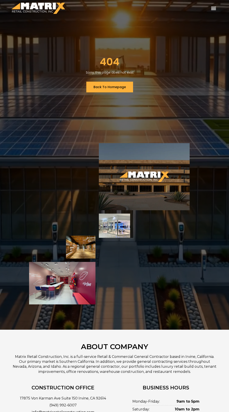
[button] (214, 8)
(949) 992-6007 (63, 405)
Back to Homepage (109, 87)
